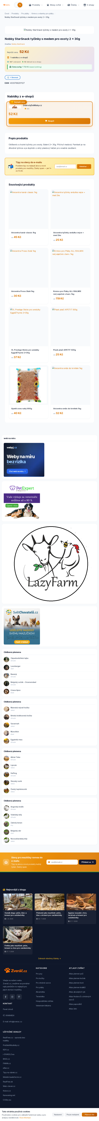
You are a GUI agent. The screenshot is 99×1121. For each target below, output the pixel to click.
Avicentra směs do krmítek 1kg (67, 408)
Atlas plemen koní (76, 983)
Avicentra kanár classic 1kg (23, 232)
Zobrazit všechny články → (49, 958)
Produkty (36, 5)
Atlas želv (73, 1009)
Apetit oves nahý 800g (21, 408)
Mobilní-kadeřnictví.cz (12, 1077)
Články (74, 5)
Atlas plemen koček (77, 978)
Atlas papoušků (75, 1004)
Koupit (51, 121)
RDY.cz (6, 1050)
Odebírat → (84, 166)
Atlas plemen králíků (77, 987)
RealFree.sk (8, 1082)
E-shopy (90, 5)
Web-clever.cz (9, 1086)
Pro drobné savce (43, 983)
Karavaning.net (9, 1095)
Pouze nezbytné (73, 1115)
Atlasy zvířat (55, 5)
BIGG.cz (6, 1059)
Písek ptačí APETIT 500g (64, 350)
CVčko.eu (7, 1100)
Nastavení (58, 1115)
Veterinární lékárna (43, 1005)
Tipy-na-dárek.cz (10, 1072)
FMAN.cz (7, 1063)
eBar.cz (6, 1068)
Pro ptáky (25, 13)
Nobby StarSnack (18, 44)
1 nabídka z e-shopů (19, 57)
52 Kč (24, 52)
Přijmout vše (89, 1115)
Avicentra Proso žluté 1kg (22, 291)
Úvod (7, 13)
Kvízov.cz (7, 1091)
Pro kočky (40, 978)
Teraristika (40, 996)
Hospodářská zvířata (44, 1001)
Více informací (25, 1118)
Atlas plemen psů (76, 974)
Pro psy (39, 974)
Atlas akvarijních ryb (77, 992)
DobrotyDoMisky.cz (32, 105)
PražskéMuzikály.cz (11, 1045)
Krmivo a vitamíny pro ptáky (43, 13)
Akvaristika (40, 992)
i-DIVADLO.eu (8, 1054)
